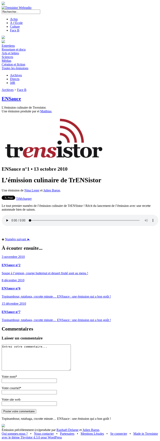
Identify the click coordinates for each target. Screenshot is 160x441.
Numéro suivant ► (17, 239)
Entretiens (8, 45)
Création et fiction (13, 64)
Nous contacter (44, 433)
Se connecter (118, 433)
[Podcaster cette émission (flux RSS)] (3, 426)
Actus (14, 19)
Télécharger (24, 198)
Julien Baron (51, 190)
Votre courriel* (11, 388)
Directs (14, 79)
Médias (6, 60)
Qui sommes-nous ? (15, 433)
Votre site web (11, 399)
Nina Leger (31, 190)
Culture (15, 26)
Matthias (45, 111)
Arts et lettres (10, 53)
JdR (12, 82)
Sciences (7, 57)
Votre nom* (9, 376)
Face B (14, 30)
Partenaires (67, 433)
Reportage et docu (14, 49)
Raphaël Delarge (67, 430)
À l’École (16, 23)
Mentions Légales (92, 433)
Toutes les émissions (15, 68)
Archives (16, 75)
